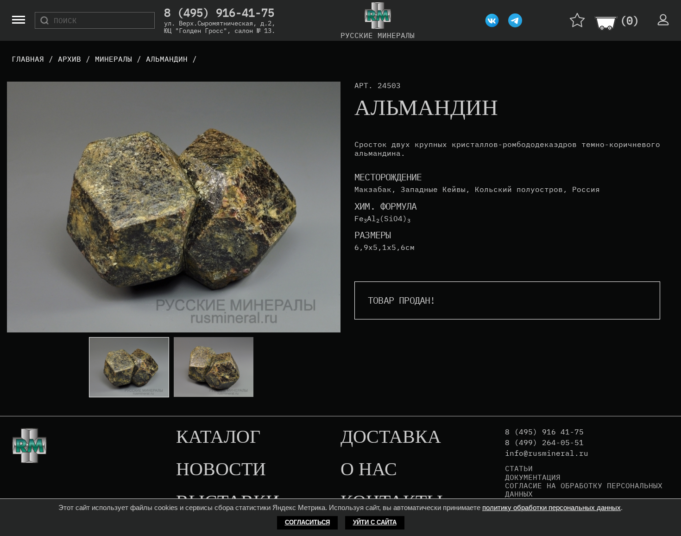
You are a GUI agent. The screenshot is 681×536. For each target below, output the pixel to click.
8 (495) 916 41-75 (544, 432)
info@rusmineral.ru (546, 453)
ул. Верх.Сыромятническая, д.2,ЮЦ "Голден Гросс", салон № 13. (219, 26)
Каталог (218, 437)
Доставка (390, 437)
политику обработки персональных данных (551, 507)
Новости (221, 469)
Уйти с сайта (375, 522)
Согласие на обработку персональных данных (583, 489)
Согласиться (307, 522)
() (629, 20)
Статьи (519, 468)
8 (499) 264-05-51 (544, 442)
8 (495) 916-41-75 (219, 12)
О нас (368, 469)
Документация (533, 477)
